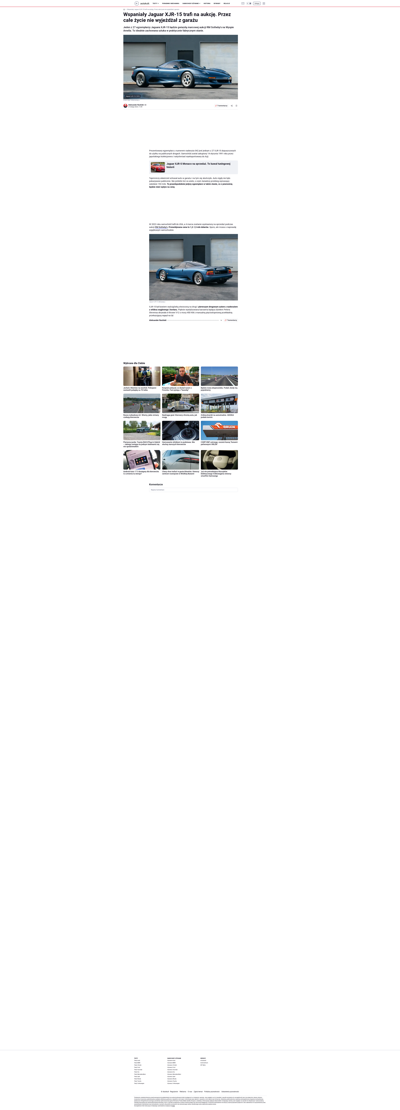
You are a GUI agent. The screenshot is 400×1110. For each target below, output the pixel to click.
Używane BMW (171, 1063)
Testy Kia (136, 1072)
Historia (207, 3)
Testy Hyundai (138, 1069)
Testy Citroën (137, 1065)
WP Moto (203, 1065)
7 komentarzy (222, 106)
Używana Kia (171, 1072)
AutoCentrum (204, 1063)
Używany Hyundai (172, 1069)
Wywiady (217, 3)
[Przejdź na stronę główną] (137, 5)
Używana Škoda (171, 1079)
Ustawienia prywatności (230, 1092)
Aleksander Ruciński (136, 105)
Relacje (227, 3)
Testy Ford (137, 1067)
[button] (248, 3)
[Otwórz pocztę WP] (243, 3)
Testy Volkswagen (139, 1083)
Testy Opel (137, 1076)
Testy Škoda (137, 1079)
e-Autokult (203, 1060)
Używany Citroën (172, 1065)
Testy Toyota (137, 1081)
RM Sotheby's (161, 227)
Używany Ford (171, 1067)
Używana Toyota (172, 1081)
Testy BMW (137, 1063)
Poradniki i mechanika (170, 3)
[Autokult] (146, 3)
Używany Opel (171, 1076)
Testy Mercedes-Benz (140, 1074)
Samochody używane (190, 3)
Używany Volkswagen (173, 1083)
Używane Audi (171, 1060)
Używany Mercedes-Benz (174, 1074)
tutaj (173, 1106)
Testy (155, 3)
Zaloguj (256, 3)
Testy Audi (137, 1060)
